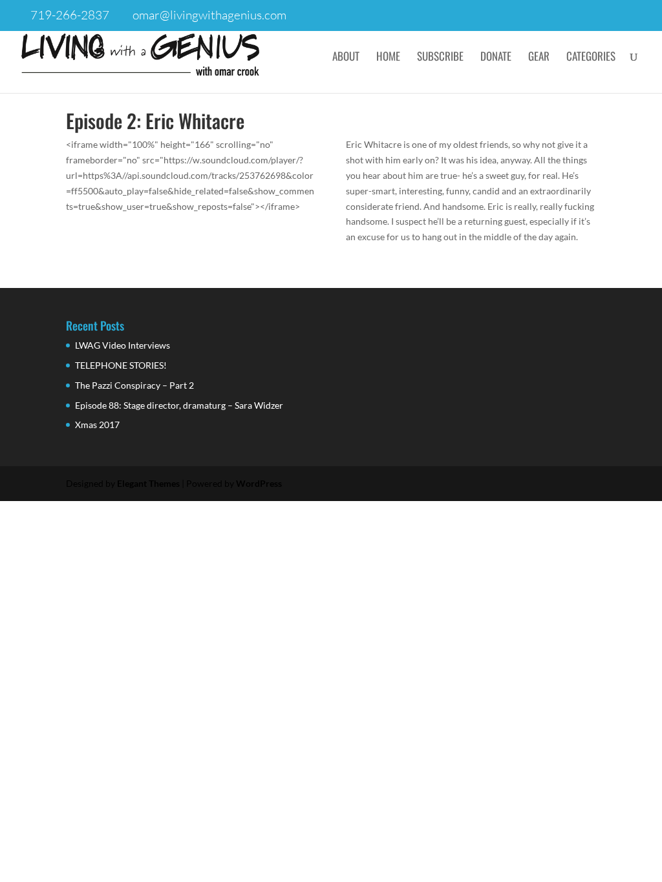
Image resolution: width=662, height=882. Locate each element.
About (345, 58)
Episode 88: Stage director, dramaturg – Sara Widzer (179, 405)
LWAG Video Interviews (122, 345)
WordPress (259, 483)
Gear (539, 58)
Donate (495, 58)
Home (388, 58)
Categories (590, 58)
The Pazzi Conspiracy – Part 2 (134, 385)
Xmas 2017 (97, 424)
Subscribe (440, 58)
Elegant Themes (148, 483)
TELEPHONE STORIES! (121, 365)
